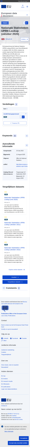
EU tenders (4, 378)
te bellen (14, 415)
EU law (3, 376)
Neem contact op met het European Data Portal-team (14, 326)
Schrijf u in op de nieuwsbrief (9, 329)
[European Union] (14, 400)
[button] (24, 1)
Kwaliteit (14, 277)
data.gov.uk (9, 39)
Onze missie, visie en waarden (10, 365)
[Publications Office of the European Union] (14, 308)
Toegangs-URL (16, 123)
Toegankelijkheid (6, 354)
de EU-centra (19, 419)
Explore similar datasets (17, 270)
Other (4, 340)
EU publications (5, 386)
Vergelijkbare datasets (14, 282)
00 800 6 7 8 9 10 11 (13, 413)
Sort (4, 108)
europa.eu (4, 405)
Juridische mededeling (7, 350)
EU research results (6, 381)
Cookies (3, 352)
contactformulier (16, 417)
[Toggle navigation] (27, 15)
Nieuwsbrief (4, 367)
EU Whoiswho (5, 384)
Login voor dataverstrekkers (9, 389)
